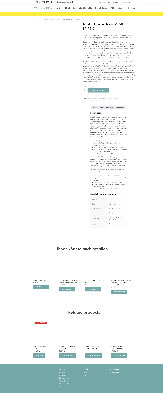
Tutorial (115, 98)
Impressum (62, 375)
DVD (88, 98)
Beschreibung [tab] (98, 107)
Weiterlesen (39, 355)
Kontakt (86, 372)
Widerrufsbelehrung (65, 384)
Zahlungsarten (64, 378)
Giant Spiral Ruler (39, 280)
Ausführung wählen (68, 355)
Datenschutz (63, 372)
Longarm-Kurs (95, 98)
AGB (60, 387)
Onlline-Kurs (106, 98)
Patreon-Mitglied (114, 372)
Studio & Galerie (89, 375)
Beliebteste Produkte (99, 95)
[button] (135, 8)
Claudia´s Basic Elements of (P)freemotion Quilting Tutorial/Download (121, 283)
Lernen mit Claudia (48, 19)
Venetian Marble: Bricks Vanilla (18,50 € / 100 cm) (93, 349)
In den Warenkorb (40, 287)
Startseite (36, 19)
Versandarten (63, 381)
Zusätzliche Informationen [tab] (114, 107)
